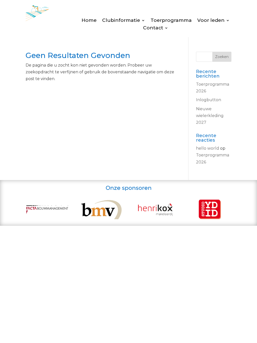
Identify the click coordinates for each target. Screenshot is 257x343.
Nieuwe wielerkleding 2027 (210, 115)
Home (89, 21)
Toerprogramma (171, 21)
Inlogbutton (208, 99)
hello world (207, 148)
